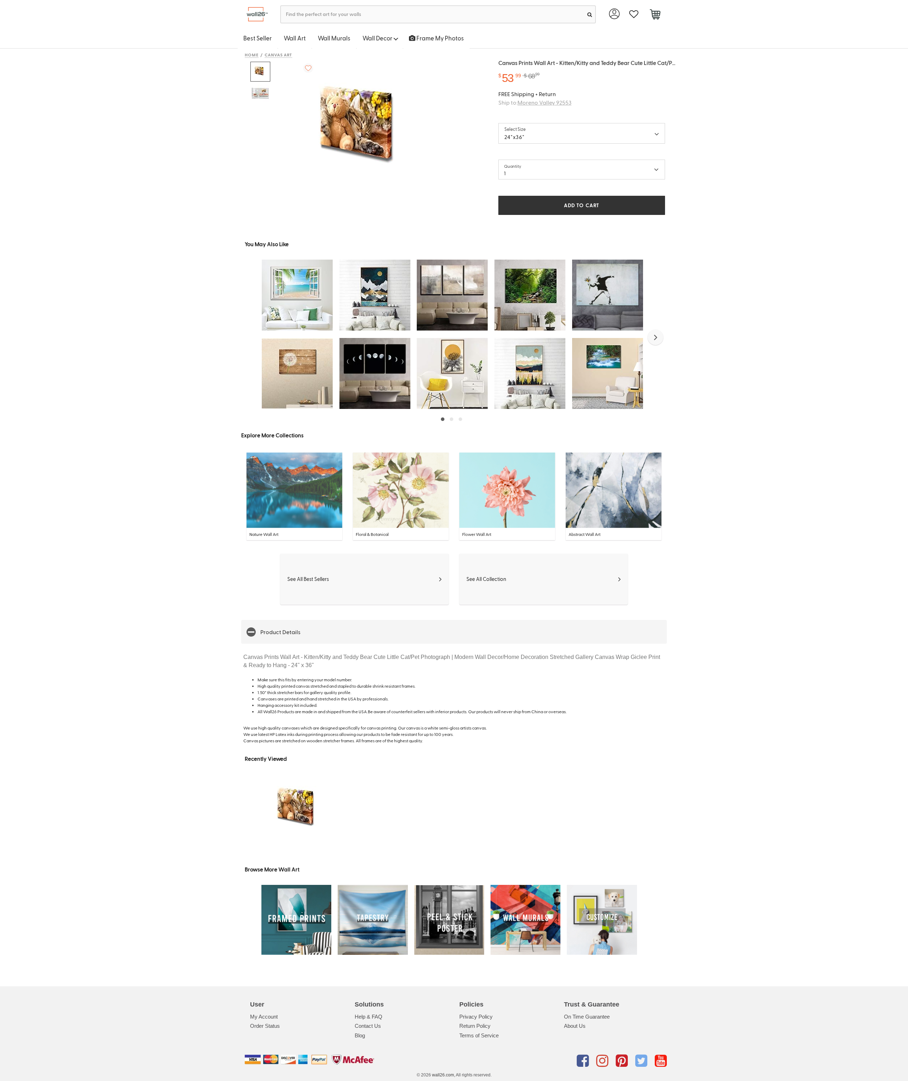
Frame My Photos (439, 37)
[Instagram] (603, 1061)
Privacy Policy (476, 1017)
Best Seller (257, 37)
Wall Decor (377, 37)
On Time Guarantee (587, 1017)
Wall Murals (334, 37)
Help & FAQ (368, 1017)
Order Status (265, 1026)
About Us (575, 1026)
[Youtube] (661, 1061)
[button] (655, 337)
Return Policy (475, 1026)
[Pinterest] (623, 1061)
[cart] (655, 15)
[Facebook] (584, 1061)
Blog (360, 1035)
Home (252, 54)
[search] (589, 14)
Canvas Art (279, 54)
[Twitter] (642, 1061)
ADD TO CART (581, 205)
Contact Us (368, 1026)
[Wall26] (254, 14)
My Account (264, 1017)
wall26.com (443, 1074)
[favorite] (633, 14)
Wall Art (295, 37)
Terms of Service (479, 1035)
